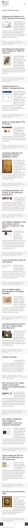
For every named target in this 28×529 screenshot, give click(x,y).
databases (11, 115)
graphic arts (4, 80)
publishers (7, 185)
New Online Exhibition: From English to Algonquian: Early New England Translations (12, 422)
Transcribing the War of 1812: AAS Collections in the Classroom (12, 457)
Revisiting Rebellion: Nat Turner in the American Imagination (12, 192)
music (8, 412)
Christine (11, 77)
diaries (8, 519)
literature (21, 42)
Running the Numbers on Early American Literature (13, 17)
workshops (11, 255)
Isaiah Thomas (22, 146)
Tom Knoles (11, 518)
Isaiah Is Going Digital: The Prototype (13, 123)
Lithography (9, 80)
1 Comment (12, 44)
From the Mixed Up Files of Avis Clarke (13, 261)
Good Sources (4, 115)
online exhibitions (5, 255)
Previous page (1, 524)
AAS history (10, 146)
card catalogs (10, 283)
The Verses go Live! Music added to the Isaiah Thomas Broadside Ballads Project (13, 386)
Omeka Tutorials (9, 357)
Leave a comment (6, 81)
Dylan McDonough (12, 282)
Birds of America (14, 79)
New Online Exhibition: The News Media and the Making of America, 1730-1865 (14, 225)
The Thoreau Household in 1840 (13, 492)
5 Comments (9, 117)
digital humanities (15, 42)
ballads (21, 411)
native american (19, 449)
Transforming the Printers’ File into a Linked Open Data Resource (13, 326)
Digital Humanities (18, 77)
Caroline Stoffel (12, 114)
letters (22, 519)
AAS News (18, 145)
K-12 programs (5, 148)
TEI (5, 486)
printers (6, 44)
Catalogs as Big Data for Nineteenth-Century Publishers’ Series (12, 155)
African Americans (11, 215)
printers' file (13, 284)
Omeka (22, 376)
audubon (8, 79)
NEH (15, 254)
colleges (10, 317)
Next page (26, 524)
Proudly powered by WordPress (8, 527)
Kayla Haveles (12, 145)
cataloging (10, 42)
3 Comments (10, 378)
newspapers (21, 254)
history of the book (12, 449)
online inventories (15, 80)
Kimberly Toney (12, 448)
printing (7, 450)
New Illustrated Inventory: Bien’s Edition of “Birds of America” (13, 51)
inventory (21, 317)
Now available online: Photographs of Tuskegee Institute (13, 291)
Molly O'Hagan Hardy (13, 41)
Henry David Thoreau (14, 519)
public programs (19, 412)
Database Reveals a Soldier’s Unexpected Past (13, 87)
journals (19, 519)
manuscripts (4, 520)
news (18, 254)
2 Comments (10, 319)
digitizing (21, 283)
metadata (21, 184)
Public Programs (15, 411)
